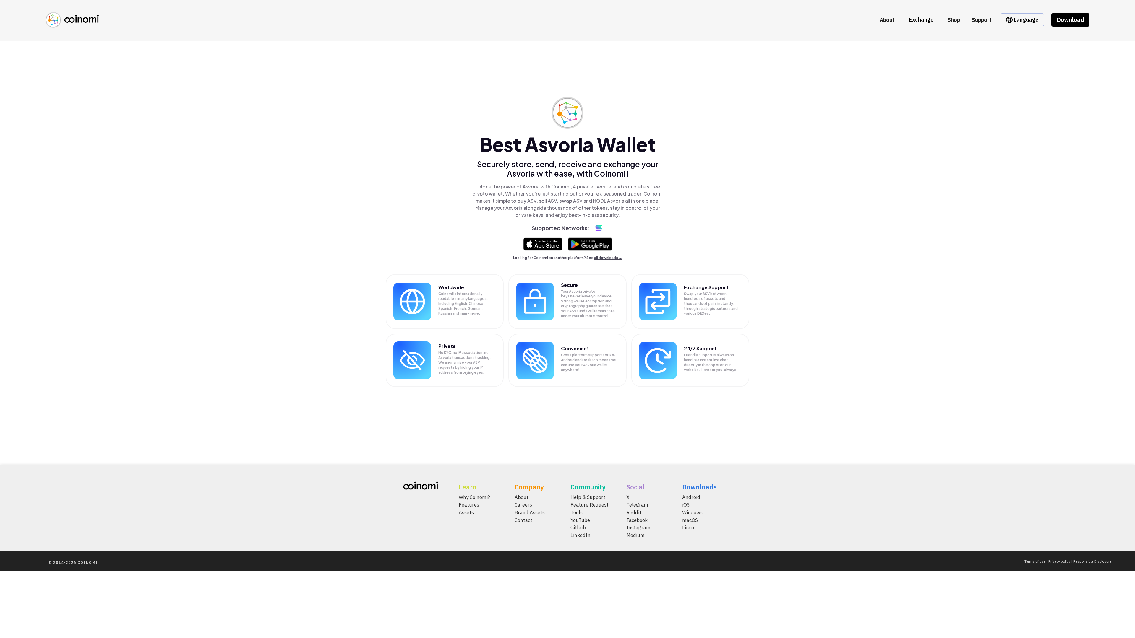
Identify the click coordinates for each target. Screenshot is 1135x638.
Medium (635, 535)
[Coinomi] (72, 24)
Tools (576, 512)
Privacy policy (1059, 561)
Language (1025, 19)
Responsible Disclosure (1092, 561)
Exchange (921, 19)
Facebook (637, 520)
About (887, 20)
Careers (523, 505)
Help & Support (587, 497)
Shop (954, 20)
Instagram (638, 527)
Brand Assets (530, 512)
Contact (523, 520)
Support (982, 20)
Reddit (633, 512)
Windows (692, 512)
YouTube (580, 520)
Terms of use (1034, 561)
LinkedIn (580, 535)
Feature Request (589, 505)
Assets (466, 512)
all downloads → (608, 257)
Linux (688, 527)
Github (578, 527)
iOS (686, 505)
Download (1070, 20)
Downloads (699, 487)
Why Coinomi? (474, 497)
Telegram (637, 505)
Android (691, 497)
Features (469, 505)
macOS (690, 520)
